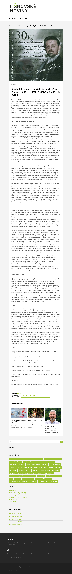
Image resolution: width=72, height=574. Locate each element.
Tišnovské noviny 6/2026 (15, 516)
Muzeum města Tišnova (16, 467)
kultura (28, 464)
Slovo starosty (49, 426)
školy (47, 481)
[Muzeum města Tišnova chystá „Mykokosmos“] (36, 413)
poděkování (20, 473)
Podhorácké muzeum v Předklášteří (49, 470)
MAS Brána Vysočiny (55, 464)
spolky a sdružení (56, 476)
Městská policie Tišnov (55, 467)
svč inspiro (17, 479)
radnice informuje (48, 473)
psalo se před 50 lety (30, 473)
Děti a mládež (57, 459)
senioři (34, 476)
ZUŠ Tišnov (41, 481)
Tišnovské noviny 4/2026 (15, 522)
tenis (23, 479)
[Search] (60, 18)
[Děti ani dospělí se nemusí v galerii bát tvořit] (19, 413)
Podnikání (12, 473)
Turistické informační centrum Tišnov (19, 481)
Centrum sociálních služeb (26, 459)
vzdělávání (33, 481)
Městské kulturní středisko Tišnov (17, 492)
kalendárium (13, 464)
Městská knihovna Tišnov (40, 467)
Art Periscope (13, 459)
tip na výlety (30, 479)
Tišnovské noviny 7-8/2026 (15, 513)
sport (11, 479)
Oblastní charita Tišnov (24, 470)
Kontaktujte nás (13, 570)
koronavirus (21, 464)
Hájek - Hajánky (13, 501)
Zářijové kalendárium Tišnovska (27, 395)
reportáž (20, 476)
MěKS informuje (28, 467)
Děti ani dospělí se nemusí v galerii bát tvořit (18, 421)
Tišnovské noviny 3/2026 (15, 524)
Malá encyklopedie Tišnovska (40, 464)
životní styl (54, 481)
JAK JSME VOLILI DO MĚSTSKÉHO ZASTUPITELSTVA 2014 (35, 397)
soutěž (48, 476)
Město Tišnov (12, 490)
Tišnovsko (38, 479)
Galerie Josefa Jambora (30, 462)
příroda (40, 473)
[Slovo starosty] (53, 416)
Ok (61, 442)
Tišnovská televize (14, 496)
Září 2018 (15, 85)
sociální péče (41, 476)
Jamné (10, 503)
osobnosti (35, 470)
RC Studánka (13, 476)
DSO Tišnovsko (48, 459)
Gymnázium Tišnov (43, 462)
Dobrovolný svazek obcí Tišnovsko (18, 497)
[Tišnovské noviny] (22, 12)
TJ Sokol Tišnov (47, 479)
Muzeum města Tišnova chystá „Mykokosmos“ (35, 421)
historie (19, 393)
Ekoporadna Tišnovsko (16, 462)
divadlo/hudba (38, 459)
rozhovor (27, 476)
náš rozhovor (13, 470)
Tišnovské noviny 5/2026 (15, 519)
